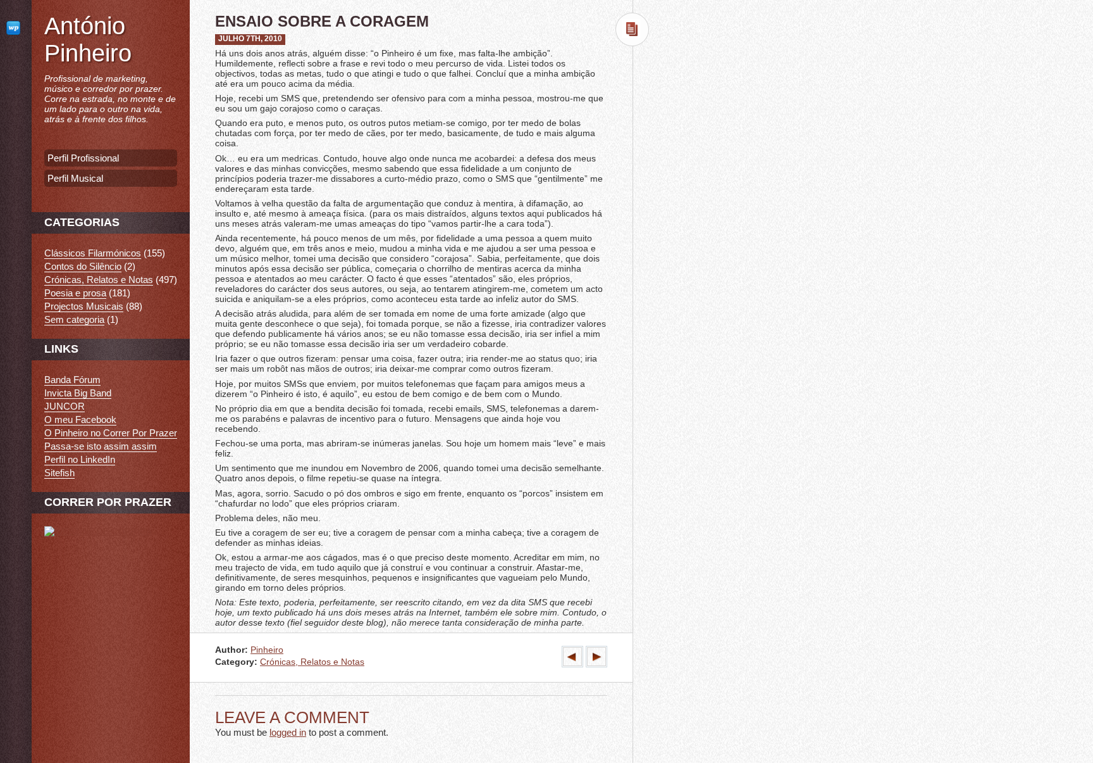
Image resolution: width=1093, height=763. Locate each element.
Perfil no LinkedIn (79, 459)
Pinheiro (266, 650)
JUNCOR (64, 406)
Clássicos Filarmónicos (92, 253)
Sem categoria (74, 319)
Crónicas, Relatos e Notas (312, 662)
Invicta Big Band (77, 393)
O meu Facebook (80, 419)
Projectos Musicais (83, 306)
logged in (287, 732)
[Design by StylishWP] (16, 27)
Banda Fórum (72, 379)
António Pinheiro (88, 39)
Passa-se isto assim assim (100, 446)
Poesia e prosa (75, 292)
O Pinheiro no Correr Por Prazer (110, 432)
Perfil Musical (75, 178)
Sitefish (59, 472)
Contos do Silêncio (82, 266)
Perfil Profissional (83, 158)
